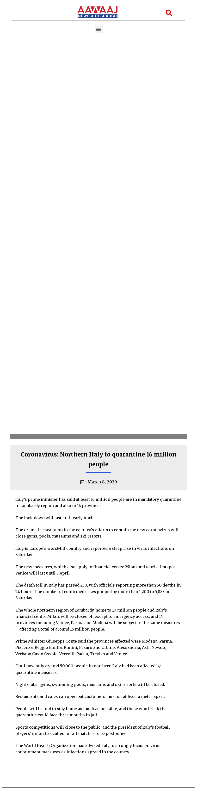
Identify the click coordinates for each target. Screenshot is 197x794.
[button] (99, 29)
